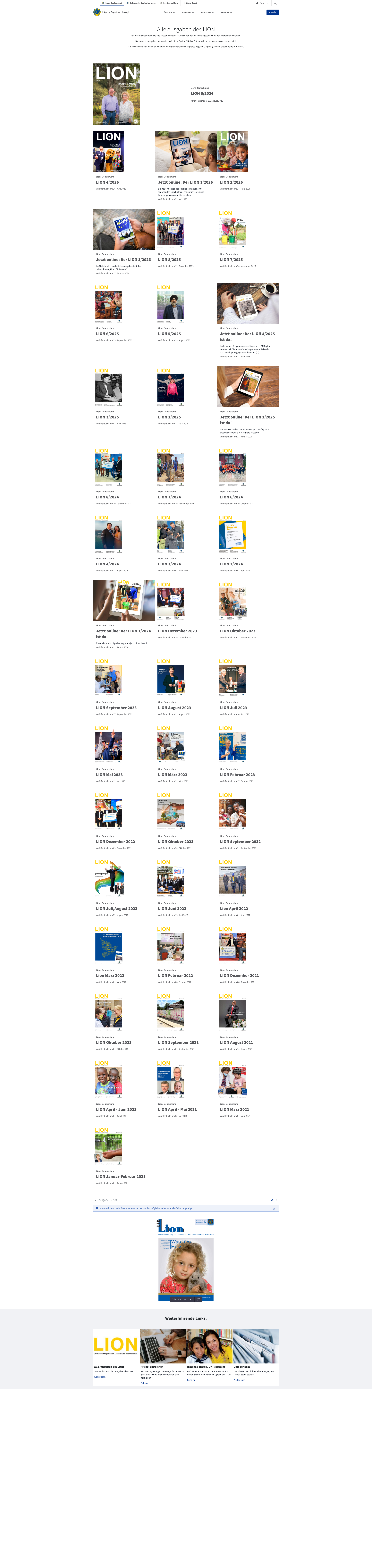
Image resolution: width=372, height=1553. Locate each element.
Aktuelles (225, 12)
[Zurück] (96, 1200)
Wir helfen (186, 12)
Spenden (272, 12)
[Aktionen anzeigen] (276, 1200)
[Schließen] (274, 1209)
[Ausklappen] (198, 1299)
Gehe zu (144, 1383)
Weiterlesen (100, 1376)
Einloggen (264, 2)
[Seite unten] (190, 1299)
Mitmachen (206, 12)
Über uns (168, 12)
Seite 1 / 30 (176, 1299)
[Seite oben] (185, 1299)
